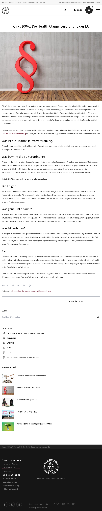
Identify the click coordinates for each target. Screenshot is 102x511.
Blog (10, 447)
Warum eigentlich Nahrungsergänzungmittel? (34, 424)
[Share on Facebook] (11, 285)
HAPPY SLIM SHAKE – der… (27, 412)
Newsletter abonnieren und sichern (80, 2)
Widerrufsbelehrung (9, 482)
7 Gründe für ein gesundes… (28, 400)
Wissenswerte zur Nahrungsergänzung (23, 357)
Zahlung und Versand (10, 489)
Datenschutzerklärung (10, 486)
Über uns (15, 464)
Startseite (6, 464)
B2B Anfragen (7, 467)
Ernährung (11, 338)
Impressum (6, 471)
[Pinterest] (28, 285)
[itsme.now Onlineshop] (5, 10)
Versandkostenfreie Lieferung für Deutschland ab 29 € (25, 2)
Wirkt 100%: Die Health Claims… (29, 387)
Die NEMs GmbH (58, 478)
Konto (79, 10)
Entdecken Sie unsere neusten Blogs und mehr (31, 291)
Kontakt (17, 467)
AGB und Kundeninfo (10, 479)
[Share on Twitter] (16, 285)
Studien (10, 348)
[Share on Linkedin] (22, 285)
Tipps (9, 353)
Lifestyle (10, 343)
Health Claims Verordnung (14, 133)
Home (4, 447)
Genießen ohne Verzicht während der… (32, 375)
